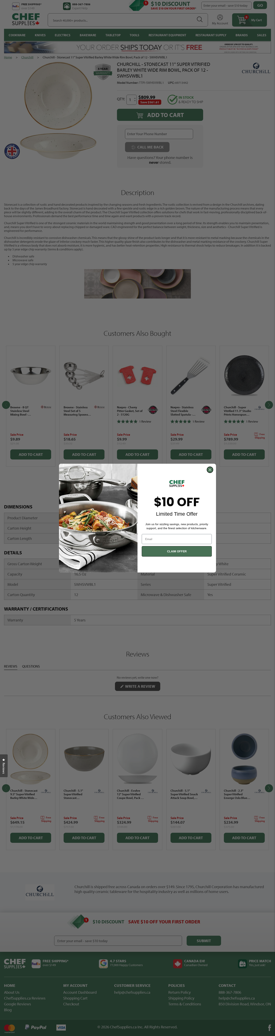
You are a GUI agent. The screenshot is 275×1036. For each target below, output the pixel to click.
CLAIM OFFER (177, 551)
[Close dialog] (210, 470)
